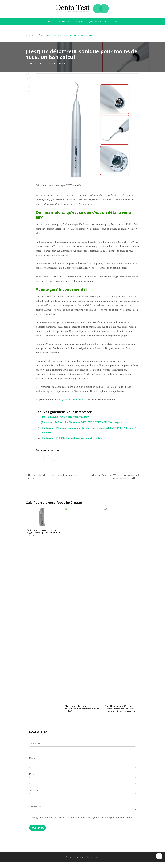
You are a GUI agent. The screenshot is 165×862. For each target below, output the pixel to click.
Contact (114, 21)
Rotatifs (62, 63)
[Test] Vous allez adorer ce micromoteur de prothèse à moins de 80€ (54, 476)
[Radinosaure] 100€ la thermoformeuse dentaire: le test (71, 438)
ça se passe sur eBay (73, 399)
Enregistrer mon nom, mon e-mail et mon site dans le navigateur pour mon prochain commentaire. (83, 817)
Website (33, 790)
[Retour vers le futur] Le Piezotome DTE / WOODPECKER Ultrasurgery (81, 422)
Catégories (79, 21)
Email (32, 774)
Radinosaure (64, 21)
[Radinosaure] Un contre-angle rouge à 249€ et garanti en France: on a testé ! (43, 532)
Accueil (51, 21)
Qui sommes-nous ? (97, 21)
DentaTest (77, 857)
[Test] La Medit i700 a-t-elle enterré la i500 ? (66, 416)
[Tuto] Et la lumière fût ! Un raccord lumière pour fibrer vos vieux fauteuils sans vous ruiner (120, 708)
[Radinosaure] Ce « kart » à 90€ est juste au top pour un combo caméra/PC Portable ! (113, 476)
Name (32, 758)
